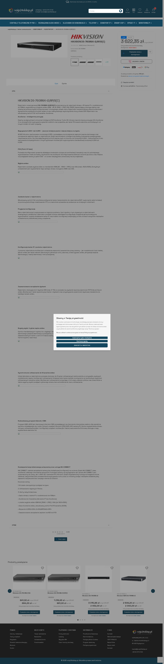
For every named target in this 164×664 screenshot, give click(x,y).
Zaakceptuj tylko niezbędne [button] (82, 338)
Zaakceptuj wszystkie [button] (82, 345)
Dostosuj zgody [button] (82, 341)
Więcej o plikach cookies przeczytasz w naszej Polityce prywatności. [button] (76, 332)
